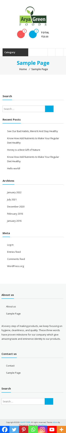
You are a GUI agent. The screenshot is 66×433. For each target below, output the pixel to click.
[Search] (49, 109)
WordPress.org (15, 266)
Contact (10, 365)
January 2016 (14, 220)
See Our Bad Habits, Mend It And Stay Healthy (32, 131)
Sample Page (13, 313)
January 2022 (14, 192)
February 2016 (15, 213)
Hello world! (13, 168)
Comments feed (16, 259)
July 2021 (12, 199)
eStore (55, 422)
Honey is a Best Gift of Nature (23, 149)
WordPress (42, 425)
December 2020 (15, 206)
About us (11, 306)
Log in (10, 244)
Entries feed (14, 251)
